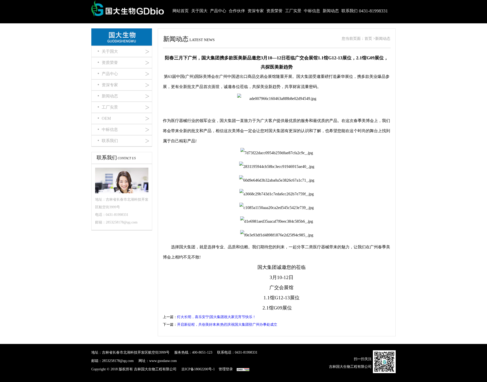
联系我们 (349, 11)
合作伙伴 (237, 11)
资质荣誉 (274, 11)
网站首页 (180, 11)
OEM (123, 118)
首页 (368, 39)
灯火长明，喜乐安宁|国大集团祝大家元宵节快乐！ (216, 317)
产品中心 (218, 11)
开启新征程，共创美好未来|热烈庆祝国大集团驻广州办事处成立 (227, 324)
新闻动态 (331, 11)
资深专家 (256, 11)
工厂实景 (293, 11)
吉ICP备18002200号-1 (198, 369)
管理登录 (226, 369)
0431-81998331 (373, 10)
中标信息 (312, 11)
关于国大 (199, 11)
